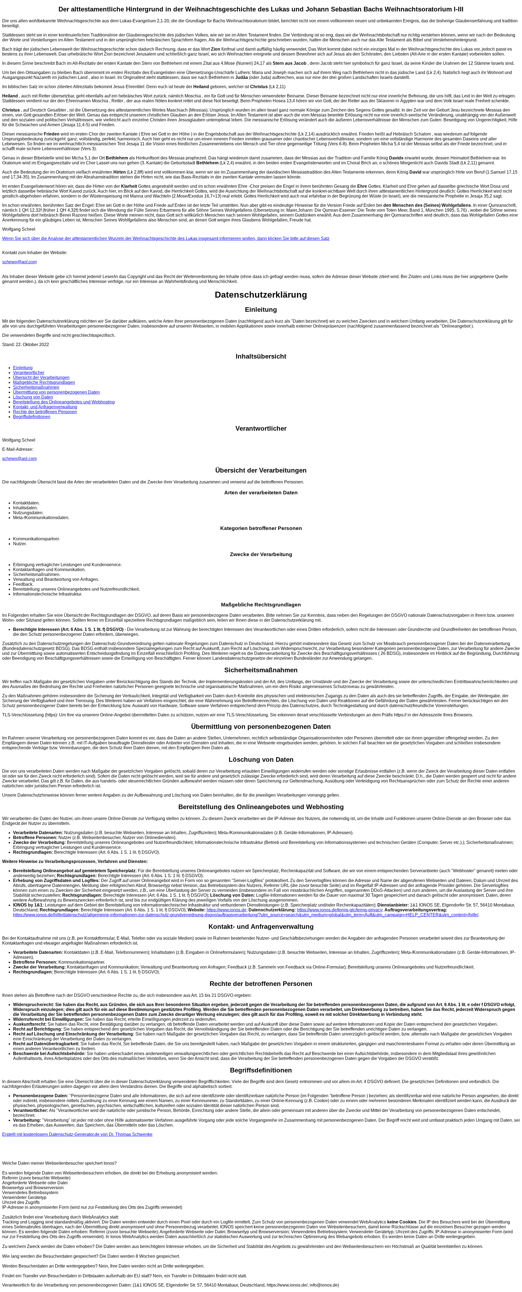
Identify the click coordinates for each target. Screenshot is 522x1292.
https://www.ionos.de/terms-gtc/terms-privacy (339, 910)
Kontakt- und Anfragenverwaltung (45, 407)
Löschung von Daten (33, 397)
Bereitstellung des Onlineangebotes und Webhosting (64, 402)
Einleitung (23, 367)
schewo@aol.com (19, 262)
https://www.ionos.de (226, 910)
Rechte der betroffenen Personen (45, 411)
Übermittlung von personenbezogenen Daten (56, 392)
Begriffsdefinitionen (31, 416)
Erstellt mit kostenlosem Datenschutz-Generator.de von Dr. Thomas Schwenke (77, 1134)
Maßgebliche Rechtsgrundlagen (44, 382)
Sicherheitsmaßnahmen (36, 387)
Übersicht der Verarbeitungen (41, 377)
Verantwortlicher (28, 372)
